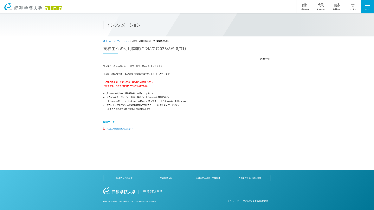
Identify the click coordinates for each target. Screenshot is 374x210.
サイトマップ (233, 201)
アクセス (353, 9)
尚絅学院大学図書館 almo (33, 6)
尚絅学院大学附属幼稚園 (249, 178)
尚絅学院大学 (166, 178)
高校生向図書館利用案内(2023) (121, 128)
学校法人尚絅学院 (124, 178)
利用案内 (321, 9)
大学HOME (304, 9)
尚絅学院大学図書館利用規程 (255, 201)
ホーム (108, 41)
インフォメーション (121, 41)
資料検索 (337, 9)
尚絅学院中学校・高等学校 (208, 178)
